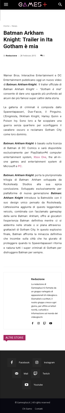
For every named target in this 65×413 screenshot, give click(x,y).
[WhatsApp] (30, 64)
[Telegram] (38, 64)
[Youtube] (50, 322)
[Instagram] (38, 322)
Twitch (46, 373)
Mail (26, 373)
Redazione (11, 55)
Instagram (49, 362)
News (14, 26)
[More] (47, 64)
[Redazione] (17, 301)
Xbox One (40, 157)
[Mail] (16, 373)
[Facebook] (6, 64)
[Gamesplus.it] (32, 4)
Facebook (24, 362)
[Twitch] (44, 322)
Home (6, 26)
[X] (14, 64)
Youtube (38, 384)
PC (20, 166)
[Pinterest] (22, 64)
